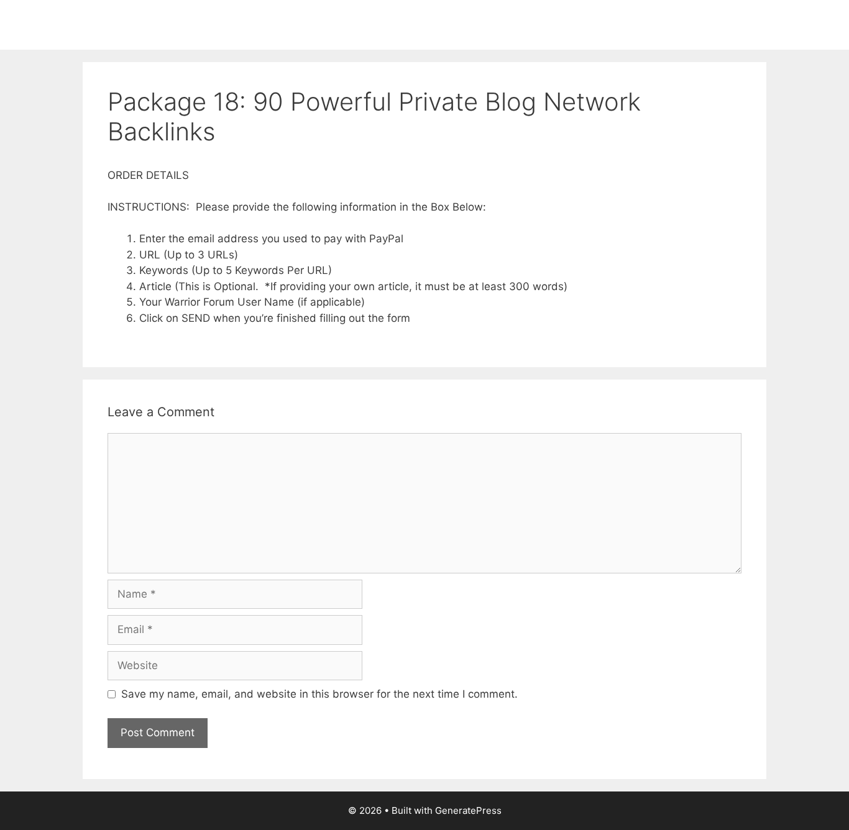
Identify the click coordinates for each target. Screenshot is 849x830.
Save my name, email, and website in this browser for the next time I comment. (319, 694)
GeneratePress (468, 810)
